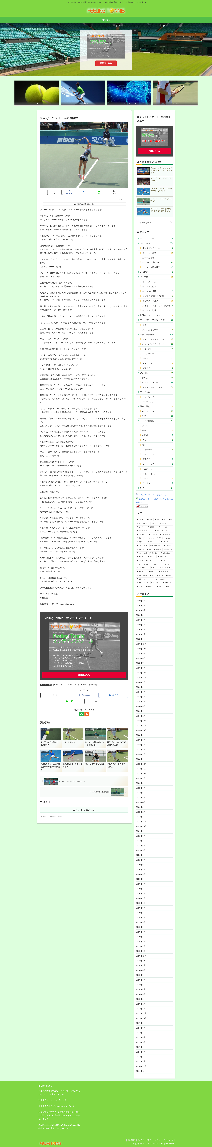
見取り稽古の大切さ (47, 1112)
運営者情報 (131, 1140)
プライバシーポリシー (154, 1140)
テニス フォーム (61, 685)
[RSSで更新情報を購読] (86, 714)
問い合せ (141, 1140)
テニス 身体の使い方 (89, 685)
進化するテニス (45, 1100)
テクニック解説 (47, 685)
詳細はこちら (106, 63)
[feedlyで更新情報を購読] (81, 714)
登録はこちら (154, 151)
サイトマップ (168, 1140)
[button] (114, 192)
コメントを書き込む (84, 809)
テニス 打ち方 (74, 685)
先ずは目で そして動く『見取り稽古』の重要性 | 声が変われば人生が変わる (59, 1115)
